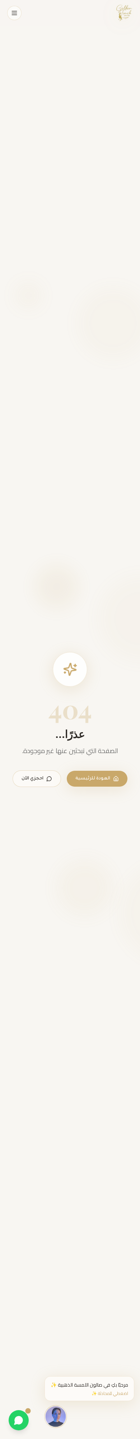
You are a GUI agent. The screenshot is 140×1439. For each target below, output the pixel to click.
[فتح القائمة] (14, 13)
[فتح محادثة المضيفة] (56, 1416)
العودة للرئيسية (92, 778)
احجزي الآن (32, 778)
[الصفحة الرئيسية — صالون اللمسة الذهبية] (124, 13)
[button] (89, 1388)
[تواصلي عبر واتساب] (19, 1420)
